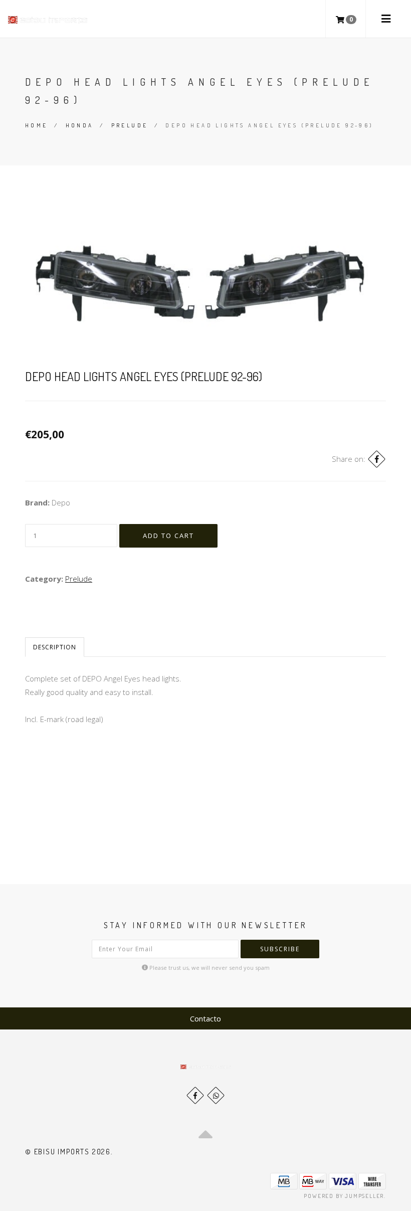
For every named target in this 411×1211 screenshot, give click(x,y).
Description (54, 647)
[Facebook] (376, 459)
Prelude (129, 125)
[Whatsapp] (216, 1095)
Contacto (205, 1018)
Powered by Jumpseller (344, 1195)
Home (36, 125)
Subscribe (280, 949)
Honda (80, 125)
